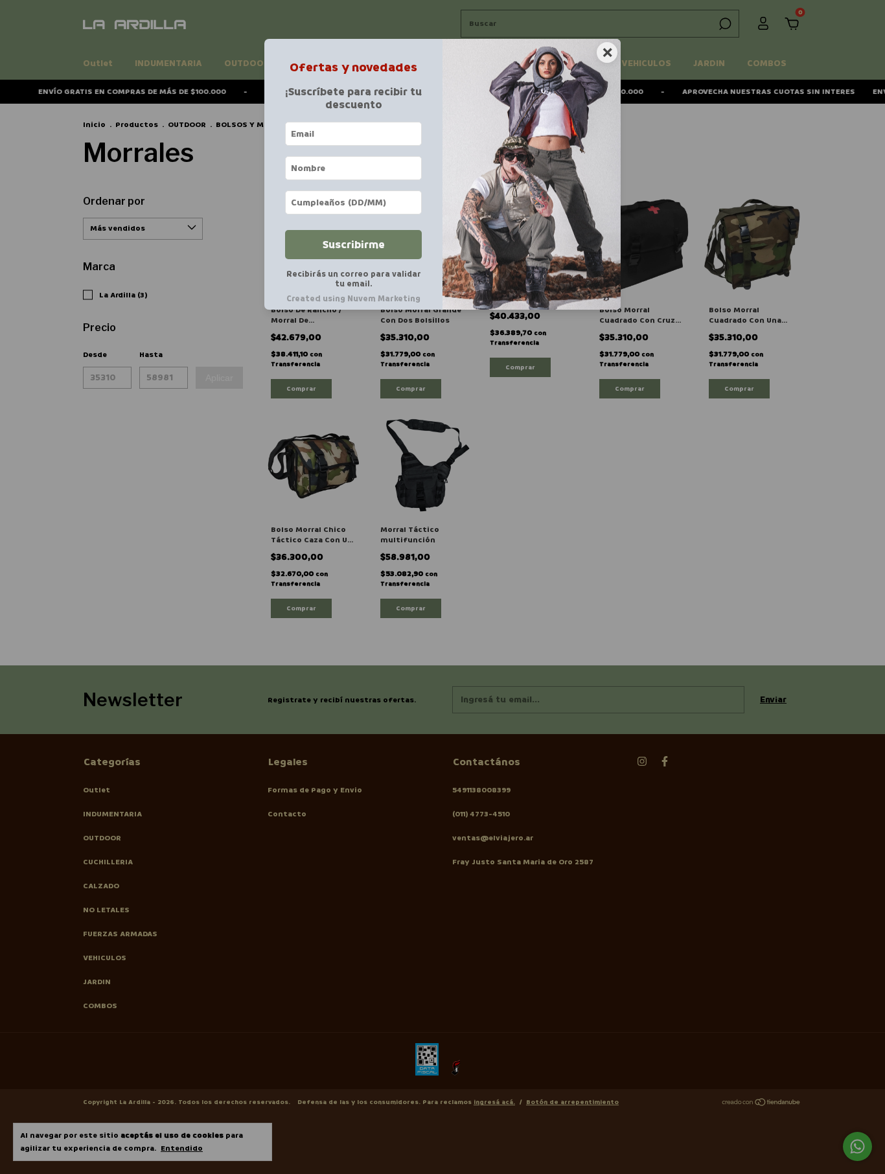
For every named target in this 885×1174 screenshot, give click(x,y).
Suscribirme (354, 244)
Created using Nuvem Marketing (353, 299)
